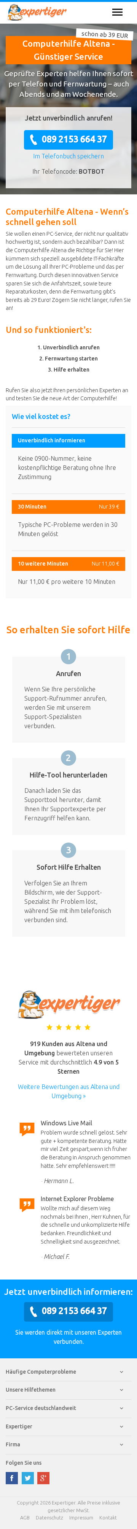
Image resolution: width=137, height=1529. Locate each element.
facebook (12, 1478)
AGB (25, 1517)
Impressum (81, 1517)
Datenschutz (49, 1517)
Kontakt (108, 1517)
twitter (28, 1478)
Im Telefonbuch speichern (68, 156)
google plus (43, 1478)
